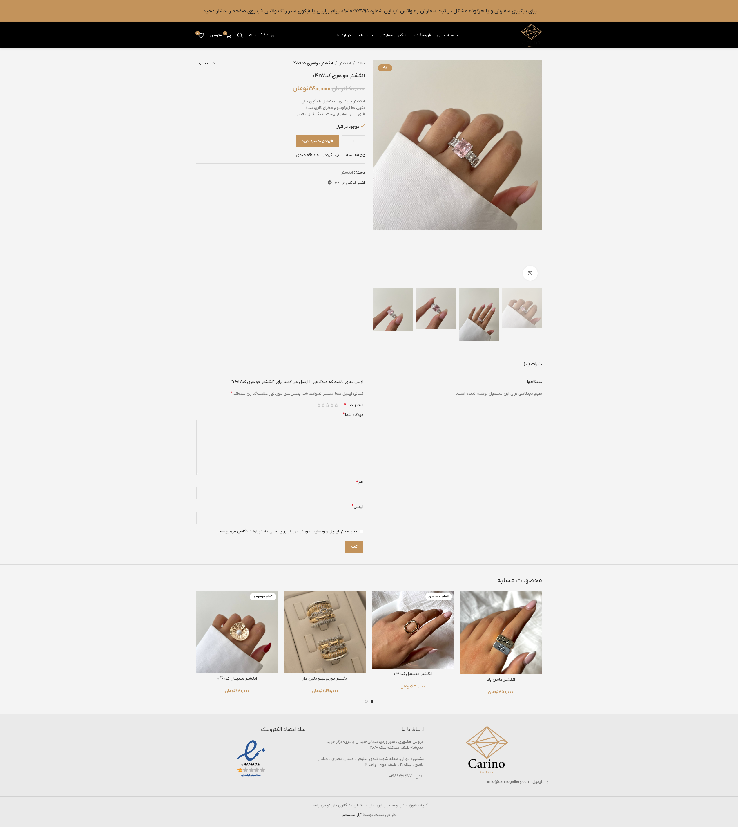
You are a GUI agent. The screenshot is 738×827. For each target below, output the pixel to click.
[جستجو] (240, 35)
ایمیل (357, 507)
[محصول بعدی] (199, 63)
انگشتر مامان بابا (501, 679)
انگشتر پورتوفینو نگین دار (325, 678)
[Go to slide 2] (366, 701)
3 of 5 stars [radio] (327, 405)
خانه (361, 63)
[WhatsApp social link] (336, 183)
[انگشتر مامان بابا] (501, 632)
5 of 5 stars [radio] (319, 405)
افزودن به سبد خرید (317, 141)
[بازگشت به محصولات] (206, 63)
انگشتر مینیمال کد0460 (237, 678)
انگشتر (345, 63)
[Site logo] (531, 35)
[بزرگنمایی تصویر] (530, 273)
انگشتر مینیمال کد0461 (413, 674)
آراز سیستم (352, 815)
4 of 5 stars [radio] (323, 405)
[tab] (533, 361)
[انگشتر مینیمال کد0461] (413, 630)
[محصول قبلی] (213, 63)
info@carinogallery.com (508, 782)
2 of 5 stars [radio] (332, 405)
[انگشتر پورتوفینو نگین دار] (325, 632)
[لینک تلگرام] (329, 183)
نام (359, 482)
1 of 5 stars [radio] (336, 405)
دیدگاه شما (353, 415)
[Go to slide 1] (372, 701)
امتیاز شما (353, 405)
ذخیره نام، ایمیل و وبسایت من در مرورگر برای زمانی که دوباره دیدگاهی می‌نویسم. (288, 531)
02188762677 (400, 776)
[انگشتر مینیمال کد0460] (237, 632)
